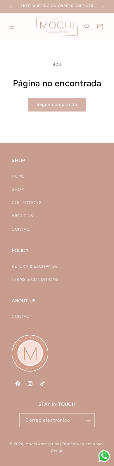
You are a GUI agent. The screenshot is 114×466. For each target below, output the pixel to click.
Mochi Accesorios (42, 444)
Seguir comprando (57, 104)
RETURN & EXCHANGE (35, 266)
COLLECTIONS (27, 202)
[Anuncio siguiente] (103, 6)
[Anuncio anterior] (10, 6)
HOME (18, 176)
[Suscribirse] (88, 420)
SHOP (18, 189)
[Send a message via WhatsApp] (104, 456)
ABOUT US (22, 215)
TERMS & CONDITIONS (35, 279)
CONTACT (22, 229)
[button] (11, 26)
